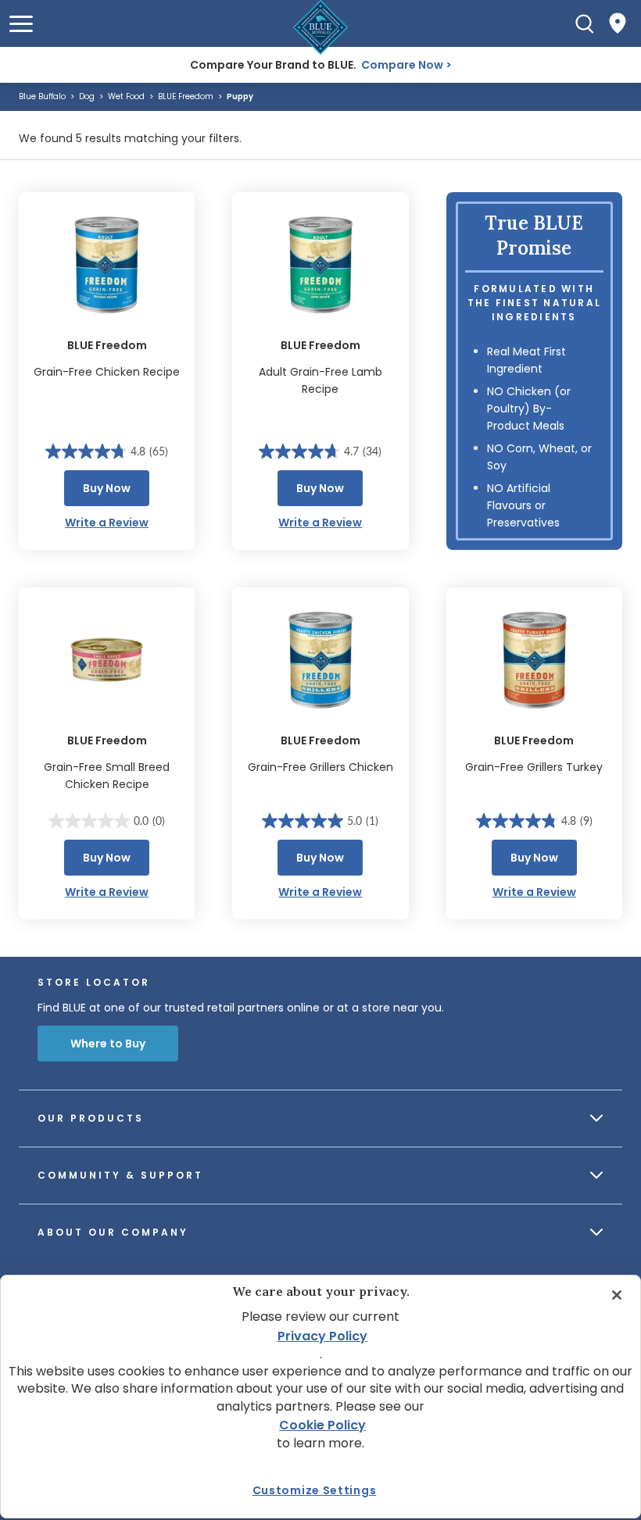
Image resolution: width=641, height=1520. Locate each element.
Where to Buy (107, 1043)
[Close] (617, 1295)
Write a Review (107, 522)
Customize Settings (314, 1490)
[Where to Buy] (617, 23)
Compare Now (402, 65)
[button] (21, 24)
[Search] (585, 23)
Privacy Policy (322, 1336)
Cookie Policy (322, 1425)
